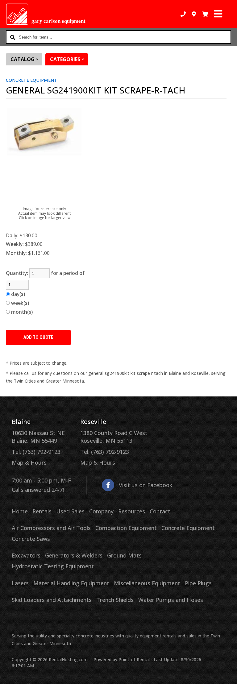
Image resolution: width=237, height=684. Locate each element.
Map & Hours (29, 462)
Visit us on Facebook (145, 485)
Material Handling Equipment (71, 583)
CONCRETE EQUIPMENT (31, 80)
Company (101, 511)
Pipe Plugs (198, 583)
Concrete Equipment (188, 528)
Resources (131, 511)
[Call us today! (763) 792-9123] (183, 14)
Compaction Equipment (126, 528)
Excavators (26, 555)
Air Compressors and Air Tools (51, 528)
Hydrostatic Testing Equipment (53, 566)
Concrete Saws (31, 538)
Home (20, 511)
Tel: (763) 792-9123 (36, 451)
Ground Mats (124, 555)
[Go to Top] (228, 675)
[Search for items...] (12, 37)
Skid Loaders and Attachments (52, 599)
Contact (160, 511)
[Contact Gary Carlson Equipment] (194, 14)
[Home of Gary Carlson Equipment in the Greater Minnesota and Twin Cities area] (17, 14)
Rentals (42, 511)
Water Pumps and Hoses (170, 599)
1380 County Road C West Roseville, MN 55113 (114, 436)
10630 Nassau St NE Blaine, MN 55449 (38, 436)
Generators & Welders (73, 555)
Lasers (20, 583)
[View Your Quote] (205, 14)
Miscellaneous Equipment (147, 583)
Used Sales (70, 511)
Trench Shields (115, 599)
